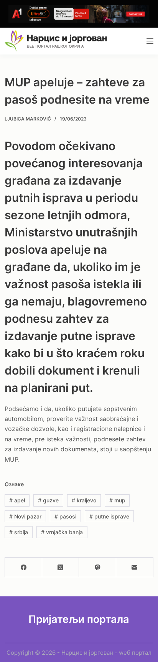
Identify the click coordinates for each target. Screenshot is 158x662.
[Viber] (97, 567)
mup (117, 500)
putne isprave (109, 516)
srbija (18, 532)
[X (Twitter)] (60, 567)
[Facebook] (23, 567)
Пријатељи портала (78, 619)
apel (17, 500)
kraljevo (84, 500)
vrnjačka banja (62, 532)
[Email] (134, 567)
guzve (48, 500)
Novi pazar (25, 516)
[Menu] (149, 41)
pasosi (65, 516)
